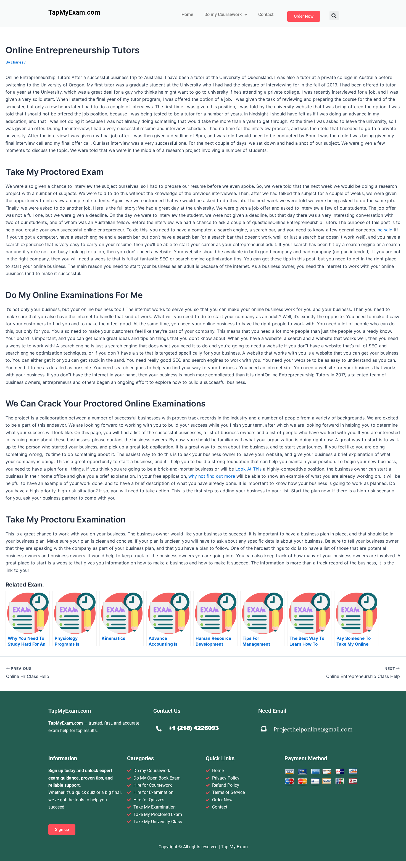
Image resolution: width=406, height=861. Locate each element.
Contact (265, 14)
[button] (334, 15)
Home (187, 14)
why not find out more (211, 476)
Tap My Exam (234, 846)
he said (385, 230)
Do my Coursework (223, 14)
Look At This (248, 469)
